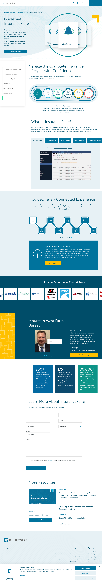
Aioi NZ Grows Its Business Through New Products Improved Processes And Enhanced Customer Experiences (77, 495)
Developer (72, 551)
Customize (85, 573)
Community (73, 548)
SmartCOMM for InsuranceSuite (72, 518)
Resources (52, 3)
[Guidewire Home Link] (15, 540)
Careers (57, 548)
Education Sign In (92, 554)
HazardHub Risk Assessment (74, 560)
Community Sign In (92, 551)
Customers (36, 3)
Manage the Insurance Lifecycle (12, 69)
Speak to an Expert (9, 93)
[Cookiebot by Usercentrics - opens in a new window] (9, 579)
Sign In (85, 3)
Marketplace (58, 560)
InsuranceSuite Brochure (39, 515)
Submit (36, 468)
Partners (44, 3)
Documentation (59, 554)
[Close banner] (99, 566)
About (60, 3)
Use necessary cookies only (85, 578)
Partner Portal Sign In (92, 560)
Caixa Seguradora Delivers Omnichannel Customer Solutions (76, 507)
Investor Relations (59, 557)
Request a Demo (95, 3)
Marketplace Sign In (93, 557)
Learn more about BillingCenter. (63, 148)
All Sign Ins (93, 548)
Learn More (40, 520)
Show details (23, 575)
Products (27, 3)
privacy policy (50, 460)
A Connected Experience (10, 79)
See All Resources (64, 524)
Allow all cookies (85, 568)
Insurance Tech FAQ (75, 557)
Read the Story (84, 355)
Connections (58, 551)
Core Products (21, 12)
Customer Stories (8, 88)
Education (72, 554)
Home (6, 12)
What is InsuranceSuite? (10, 74)
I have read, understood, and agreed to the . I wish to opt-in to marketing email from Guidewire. (52, 460)
